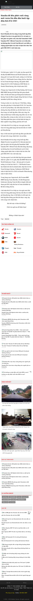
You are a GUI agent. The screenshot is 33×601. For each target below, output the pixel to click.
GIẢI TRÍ (4, 508)
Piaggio (7, 248)
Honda (6, 229)
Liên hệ (8, 582)
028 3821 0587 (23, 592)
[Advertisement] (16, 273)
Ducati (18, 233)
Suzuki (19, 237)
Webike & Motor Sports (6, 10)
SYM (6, 252)
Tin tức (18, 7)
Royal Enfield (20, 252)
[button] (2, 2)
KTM (6, 241)
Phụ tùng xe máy (10, 592)
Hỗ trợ (24, 582)
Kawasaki (7, 233)
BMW (6, 237)
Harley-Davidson (18, 244)
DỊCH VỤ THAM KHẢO (7, 459)
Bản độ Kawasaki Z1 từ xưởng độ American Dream (15, 540)
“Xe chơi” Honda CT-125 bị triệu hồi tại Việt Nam (15, 345)
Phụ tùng (7, 7)
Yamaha (19, 229)
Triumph (19, 248)
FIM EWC (7, 219)
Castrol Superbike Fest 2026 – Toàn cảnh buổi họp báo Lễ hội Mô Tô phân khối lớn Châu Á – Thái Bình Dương (16, 337)
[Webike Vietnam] (12, 3)
